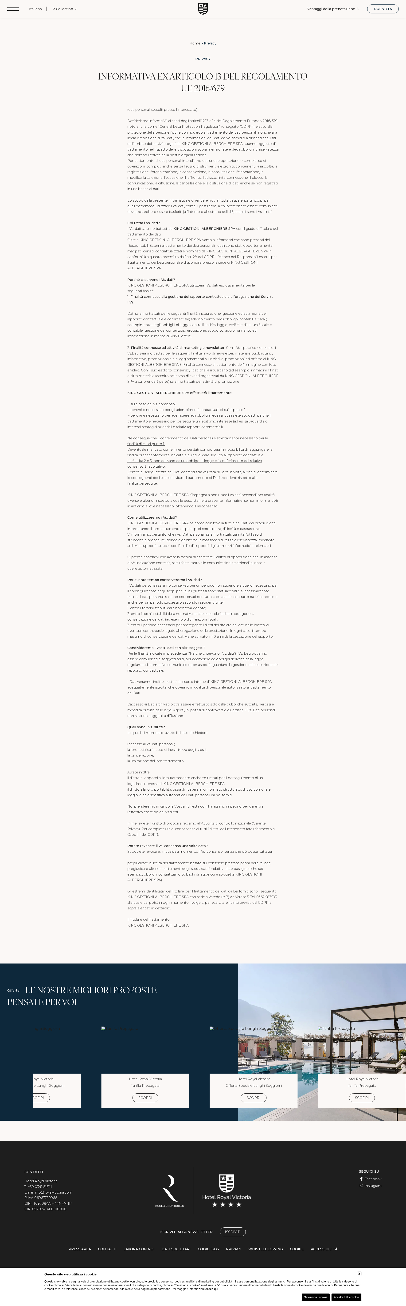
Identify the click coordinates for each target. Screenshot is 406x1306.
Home (195, 43)
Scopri (37, 1098)
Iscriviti (233, 1232)
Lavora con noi (139, 1249)
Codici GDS (208, 1249)
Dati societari (176, 1249)
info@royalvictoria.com (53, 1192)
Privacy (210, 43)
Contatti (107, 1249)
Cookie (297, 1249)
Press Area (80, 1249)
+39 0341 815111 (40, 1187)
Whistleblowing (265, 1249)
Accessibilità (324, 1249)
